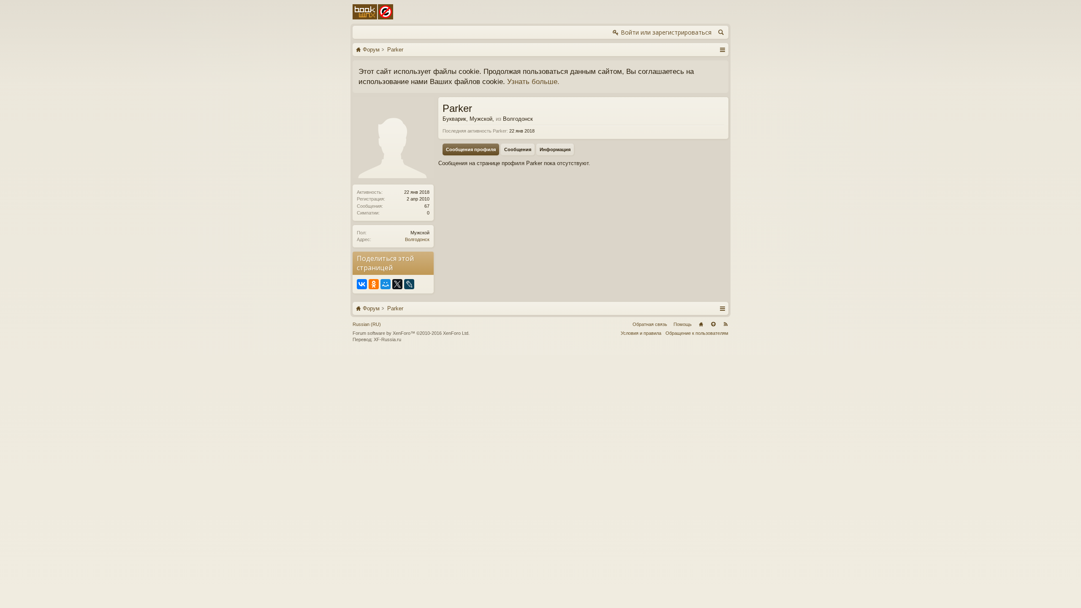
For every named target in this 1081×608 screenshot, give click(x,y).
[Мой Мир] (385, 284)
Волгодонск (417, 239)
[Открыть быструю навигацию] (722, 49)
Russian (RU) (367, 324)
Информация (555, 149)
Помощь (683, 324)
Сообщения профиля (471, 149)
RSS (725, 324)
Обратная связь (650, 324)
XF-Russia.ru (387, 339)
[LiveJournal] (409, 284)
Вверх (713, 324)
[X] (397, 284)
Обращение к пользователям (696, 333)
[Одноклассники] (374, 284)
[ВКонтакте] (362, 284)
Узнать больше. (533, 81)
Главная (701, 324)
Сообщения (517, 149)
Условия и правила (641, 333)
